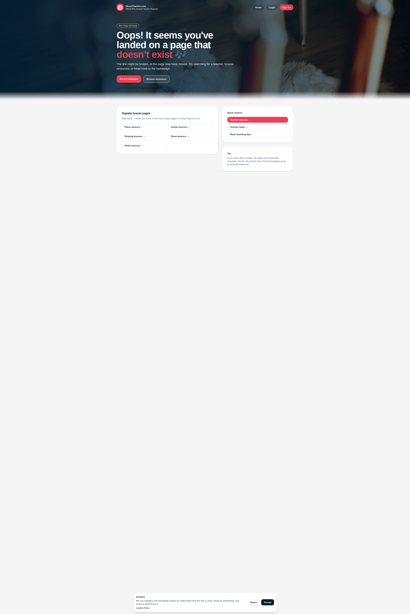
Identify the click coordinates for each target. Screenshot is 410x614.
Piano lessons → (134, 127)
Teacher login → (239, 127)
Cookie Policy (143, 607)
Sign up (286, 7)
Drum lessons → (180, 136)
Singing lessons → (135, 136)
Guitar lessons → (180, 127)
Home (258, 7)
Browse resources (156, 79)
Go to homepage (129, 79)
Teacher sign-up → (240, 119)
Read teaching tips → (242, 134)
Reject (253, 602)
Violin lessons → (134, 145)
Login (272, 7)
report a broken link (150, 88)
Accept (267, 602)
